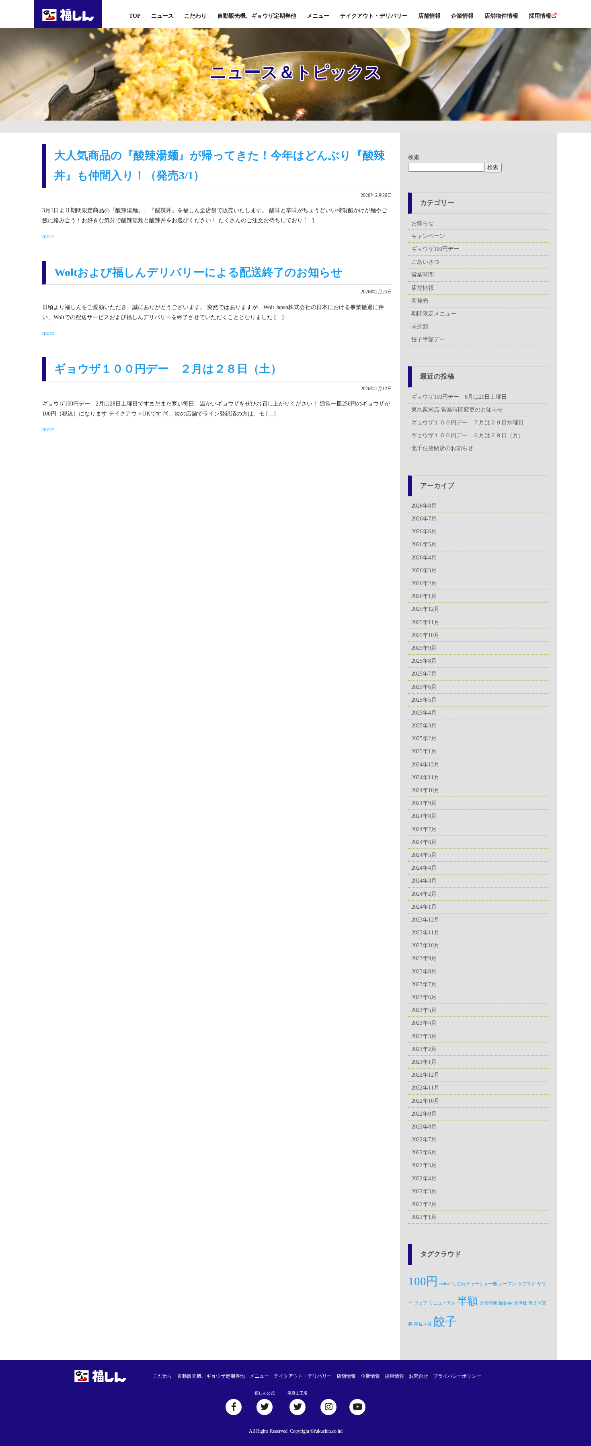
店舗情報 (429, 16)
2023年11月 (425, 933)
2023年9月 (424, 958)
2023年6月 (424, 997)
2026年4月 (424, 558)
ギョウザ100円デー (435, 249)
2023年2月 (424, 1049)
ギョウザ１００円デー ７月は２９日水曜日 (467, 423)
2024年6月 (424, 842)
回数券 (505, 1303)
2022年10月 (425, 1101)
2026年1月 (424, 596)
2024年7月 (424, 829)
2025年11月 (425, 622)
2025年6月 (424, 687)
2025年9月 (424, 648)
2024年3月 (424, 881)
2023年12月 (425, 920)
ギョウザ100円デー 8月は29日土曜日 (459, 397)
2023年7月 (424, 984)
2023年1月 (424, 1062)
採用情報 (540, 16)
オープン (507, 1284)
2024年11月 (425, 777)
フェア (420, 1303)
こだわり (195, 16)
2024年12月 (425, 765)
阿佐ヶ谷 (423, 1324)
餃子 (445, 1321)
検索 (413, 157)
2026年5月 (424, 544)
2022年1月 (424, 1217)
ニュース (162, 16)
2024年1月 (424, 907)
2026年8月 (424, 506)
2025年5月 (424, 700)
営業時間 (422, 275)
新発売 (419, 301)
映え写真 (537, 1303)
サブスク (527, 1284)
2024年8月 (424, 816)
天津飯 (520, 1303)
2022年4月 (424, 1179)
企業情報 (462, 16)
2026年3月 (424, 570)
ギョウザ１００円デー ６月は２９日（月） (467, 435)
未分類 (419, 327)
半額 (467, 1301)
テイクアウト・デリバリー (374, 16)
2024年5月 (424, 855)
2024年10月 (425, 790)
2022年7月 (424, 1140)
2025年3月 (424, 726)
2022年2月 (424, 1204)
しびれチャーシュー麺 (475, 1284)
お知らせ (422, 223)
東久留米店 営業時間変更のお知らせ (457, 410)
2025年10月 (425, 635)
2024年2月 (424, 894)
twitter (445, 1284)
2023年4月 (424, 1023)
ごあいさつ (425, 262)
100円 (423, 1281)
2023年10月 (425, 945)
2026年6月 (424, 531)
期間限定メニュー (433, 314)
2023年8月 (424, 972)
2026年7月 (424, 519)
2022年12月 (425, 1075)
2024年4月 (424, 868)
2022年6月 (424, 1152)
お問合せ (418, 1376)
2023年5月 (424, 1010)
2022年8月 (424, 1127)
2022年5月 (424, 1165)
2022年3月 (424, 1191)
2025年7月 (424, 674)
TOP (135, 16)
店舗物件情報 (501, 16)
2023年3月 (424, 1036)
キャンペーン (428, 236)
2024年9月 (424, 803)
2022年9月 (424, 1114)
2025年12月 (425, 609)
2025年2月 (424, 738)
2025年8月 (424, 661)
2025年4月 (424, 713)
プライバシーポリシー (457, 1376)
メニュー (318, 16)
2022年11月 (425, 1088)
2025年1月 (424, 751)
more (48, 236)
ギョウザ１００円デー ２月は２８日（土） (168, 369)
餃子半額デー (428, 339)
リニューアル (442, 1303)
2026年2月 (424, 583)
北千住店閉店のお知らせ (442, 448)
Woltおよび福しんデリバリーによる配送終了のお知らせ (198, 272)
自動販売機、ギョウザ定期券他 (257, 16)
